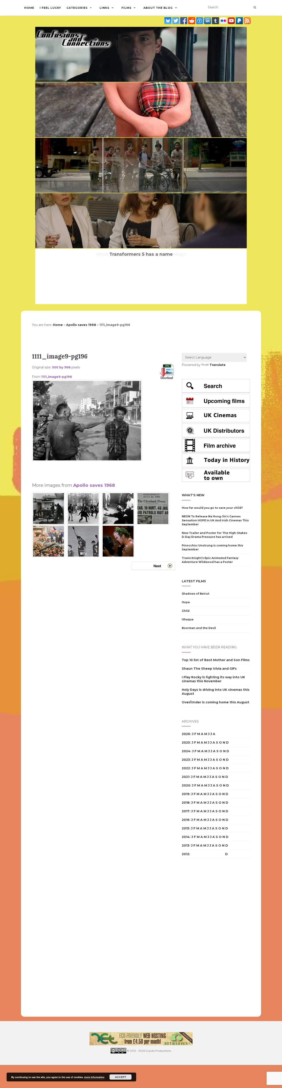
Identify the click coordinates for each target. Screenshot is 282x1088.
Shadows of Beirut (195, 593)
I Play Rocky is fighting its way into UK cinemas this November (213, 679)
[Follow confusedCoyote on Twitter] (176, 21)
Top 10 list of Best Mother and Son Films (216, 660)
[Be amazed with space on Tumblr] (216, 21)
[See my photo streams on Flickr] (224, 21)
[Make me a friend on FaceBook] (184, 21)
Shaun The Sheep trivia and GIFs (209, 669)
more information (94, 1077)
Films (126, 7)
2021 (185, 777)
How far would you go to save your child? (212, 507)
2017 (185, 811)
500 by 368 (61, 367)
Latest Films (194, 581)
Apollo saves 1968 (81, 325)
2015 (185, 828)
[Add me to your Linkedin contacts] (208, 21)
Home (29, 7)
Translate (218, 365)
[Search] (255, 7)
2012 (185, 854)
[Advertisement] (103, 469)
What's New (193, 495)
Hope (186, 602)
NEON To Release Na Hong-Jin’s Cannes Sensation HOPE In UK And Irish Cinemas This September (215, 520)
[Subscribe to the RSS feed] (247, 21)
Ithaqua (187, 619)
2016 (185, 820)
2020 (186, 785)
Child (185, 610)
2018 (185, 803)
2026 (186, 734)
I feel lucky (50, 7)
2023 (186, 760)
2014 (186, 837)
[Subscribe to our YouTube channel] (232, 21)
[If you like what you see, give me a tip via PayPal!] (240, 21)
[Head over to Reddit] (192, 21)
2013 (185, 845)
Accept (120, 1077)
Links (104, 7)
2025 (186, 742)
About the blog (158, 7)
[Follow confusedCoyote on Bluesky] (168, 21)
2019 (185, 794)
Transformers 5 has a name (141, 254)
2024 (186, 751)
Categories (77, 7)
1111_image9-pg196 (56, 377)
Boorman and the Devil (199, 628)
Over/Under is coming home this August (215, 702)
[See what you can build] (200, 21)
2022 (186, 768)
